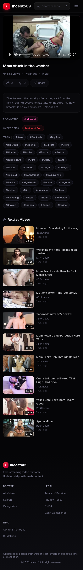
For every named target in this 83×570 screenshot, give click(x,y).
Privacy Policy (54, 499)
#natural (59, 190)
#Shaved (11, 205)
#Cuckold (11, 175)
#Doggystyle (53, 175)
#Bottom (60, 152)
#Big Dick (30, 145)
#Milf (25, 190)
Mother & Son (33, 128)
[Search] (66, 6)
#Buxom (10, 167)
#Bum (31, 159)
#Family (10, 182)
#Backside (36, 137)
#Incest (47, 182)
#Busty (46, 159)
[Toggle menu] (76, 6)
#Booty (43, 152)
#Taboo (45, 205)
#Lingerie (64, 182)
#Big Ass (55, 137)
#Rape (30, 197)
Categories (10, 506)
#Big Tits (49, 145)
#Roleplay (61, 197)
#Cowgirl (63, 167)
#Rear (44, 197)
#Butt (61, 159)
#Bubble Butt (13, 159)
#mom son (42, 190)
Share (42, 83)
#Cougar (46, 167)
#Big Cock (12, 145)
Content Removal (14, 529)
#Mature (10, 190)
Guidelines (9, 536)
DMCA (48, 506)
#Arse (19, 137)
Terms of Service (55, 493)
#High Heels (29, 182)
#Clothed (28, 167)
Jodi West (30, 119)
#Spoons (29, 205)
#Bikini (65, 145)
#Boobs (27, 152)
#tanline (62, 205)
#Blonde (11, 152)
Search (7, 499)
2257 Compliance (56, 512)
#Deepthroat (31, 175)
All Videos (9, 493)
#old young (12, 197)
